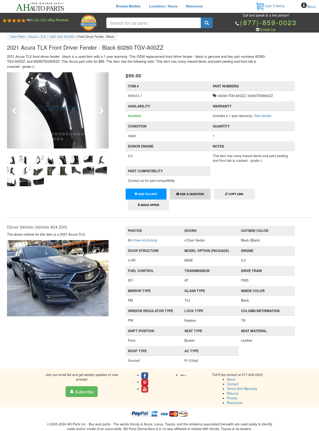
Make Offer (149, 205)
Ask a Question (191, 194)
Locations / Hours (163, 6)
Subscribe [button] (84, 392)
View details (262, 115)
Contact (232, 384)
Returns (232, 393)
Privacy (232, 398)
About (311, 6)
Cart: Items (274, 5)
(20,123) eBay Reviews (51, 19)
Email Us (268, 29)
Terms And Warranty (242, 388)
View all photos (145, 240)
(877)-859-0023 (268, 22)
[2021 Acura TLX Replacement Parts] (58, 277)
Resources (194, 6)
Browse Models (128, 6)
